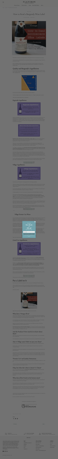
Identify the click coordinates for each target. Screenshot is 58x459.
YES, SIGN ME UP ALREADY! (29, 234)
